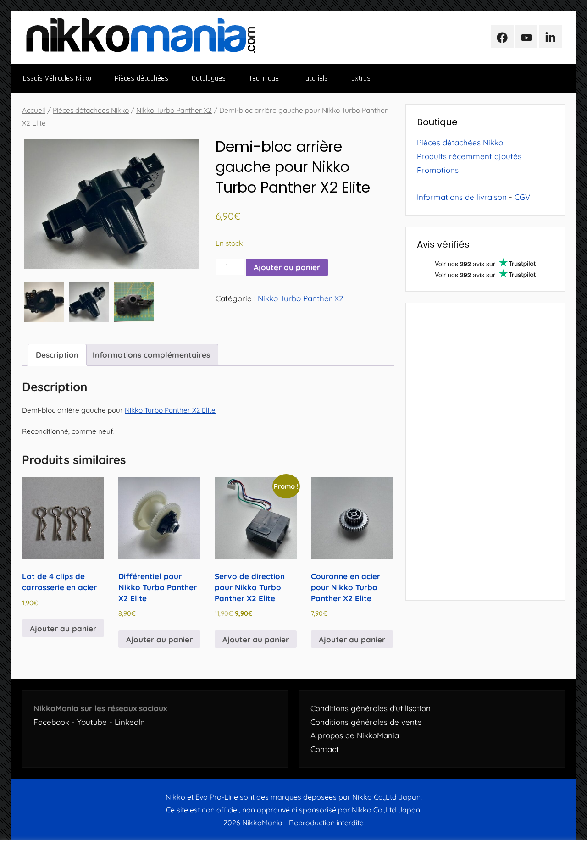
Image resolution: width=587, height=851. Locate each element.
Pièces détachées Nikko (91, 110)
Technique (264, 78)
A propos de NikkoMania (354, 735)
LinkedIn (130, 722)
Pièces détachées (141, 78)
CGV (522, 197)
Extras (361, 78)
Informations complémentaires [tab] (151, 354)
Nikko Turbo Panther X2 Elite (170, 410)
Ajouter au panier (287, 267)
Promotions (438, 170)
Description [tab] (57, 354)
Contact (324, 749)
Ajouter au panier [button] (63, 628)
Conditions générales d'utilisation (370, 708)
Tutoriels (315, 78)
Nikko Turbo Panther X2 (174, 110)
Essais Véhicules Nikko (57, 78)
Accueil (33, 110)
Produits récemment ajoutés (469, 156)
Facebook (51, 722)
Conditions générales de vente (366, 722)
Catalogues (209, 78)
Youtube (92, 722)
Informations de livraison (462, 197)
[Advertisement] (485, 451)
